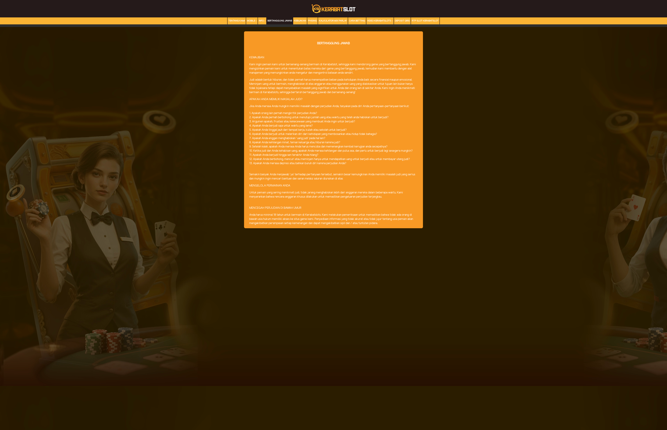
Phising (312, 20)
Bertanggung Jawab (279, 20)
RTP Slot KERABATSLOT (425, 20)
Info (261, 20)
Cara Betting (357, 20)
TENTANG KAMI (236, 20)
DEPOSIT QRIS (402, 20)
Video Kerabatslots (379, 20)
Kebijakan (300, 20)
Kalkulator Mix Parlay (333, 20)
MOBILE (251, 20)
